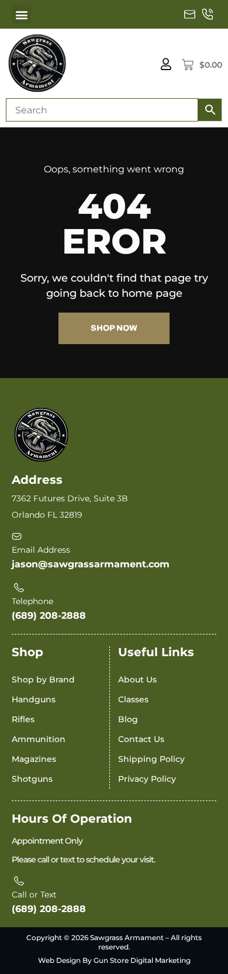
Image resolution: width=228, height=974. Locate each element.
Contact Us (141, 739)
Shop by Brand (43, 679)
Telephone (32, 601)
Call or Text (34, 894)
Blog (128, 719)
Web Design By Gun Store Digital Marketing (114, 960)
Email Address (41, 550)
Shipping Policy (151, 759)
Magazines (34, 759)
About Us (137, 679)
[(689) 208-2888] (207, 14)
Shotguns (32, 779)
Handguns (34, 699)
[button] (21, 14)
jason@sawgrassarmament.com (91, 564)
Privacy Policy (147, 779)
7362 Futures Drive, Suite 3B (70, 498)
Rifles (23, 719)
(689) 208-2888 (49, 615)
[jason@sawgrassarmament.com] (190, 14)
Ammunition (38, 739)
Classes (133, 699)
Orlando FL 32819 (47, 514)
